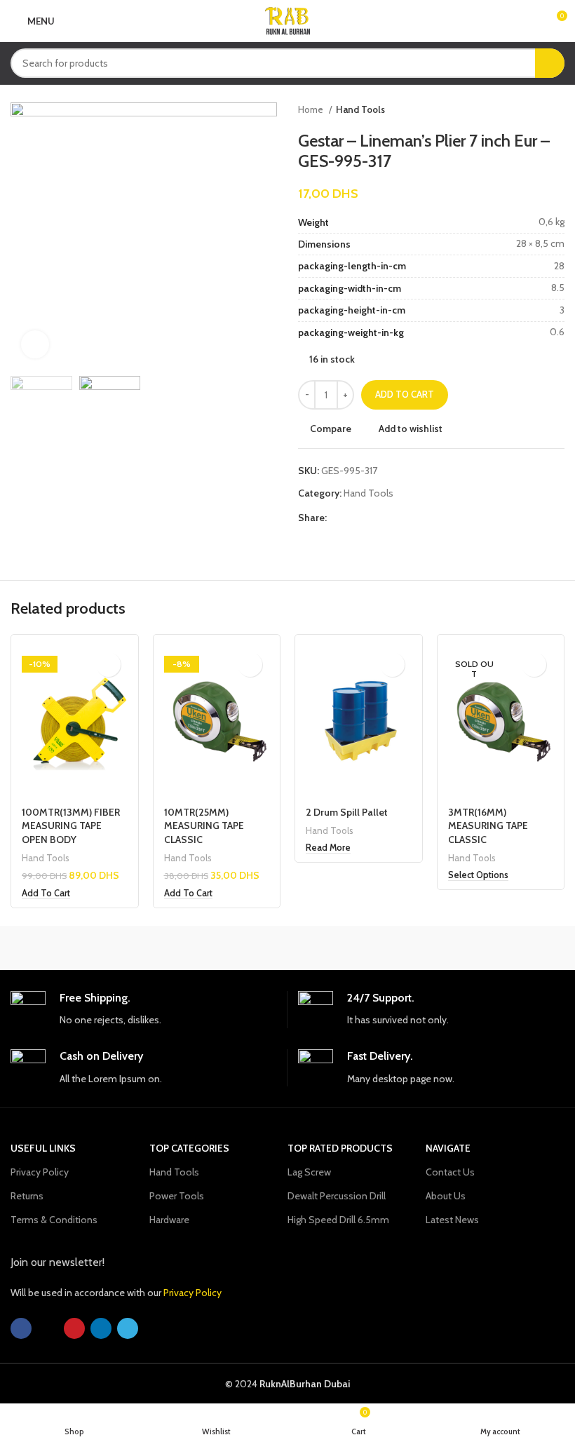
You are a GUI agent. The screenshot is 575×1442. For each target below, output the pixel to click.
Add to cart (404, 394)
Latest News (452, 1219)
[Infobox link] (143, 1009)
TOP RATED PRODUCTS (340, 1148)
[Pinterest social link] (371, 517)
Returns (27, 1196)
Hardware (169, 1219)
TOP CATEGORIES (189, 1148)
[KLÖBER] (495, 947)
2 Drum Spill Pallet (347, 812)
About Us (446, 1196)
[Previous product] (529, 110)
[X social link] (354, 517)
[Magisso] (218, 947)
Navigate (448, 1148)
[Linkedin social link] (387, 517)
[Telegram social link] (403, 517)
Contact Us (450, 1172)
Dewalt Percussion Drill (337, 1196)
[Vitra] (80, 947)
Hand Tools (360, 109)
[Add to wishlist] (108, 664)
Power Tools (176, 1196)
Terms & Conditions (54, 1219)
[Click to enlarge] (35, 344)
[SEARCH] (549, 63)
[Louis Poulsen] (357, 947)
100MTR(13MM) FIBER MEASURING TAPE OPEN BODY (71, 826)
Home (311, 109)
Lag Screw (309, 1172)
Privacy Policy (40, 1172)
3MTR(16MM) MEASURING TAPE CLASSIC (488, 826)
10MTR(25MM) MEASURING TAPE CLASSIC (204, 826)
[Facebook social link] (338, 517)
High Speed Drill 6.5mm (338, 1219)
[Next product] (557, 110)
